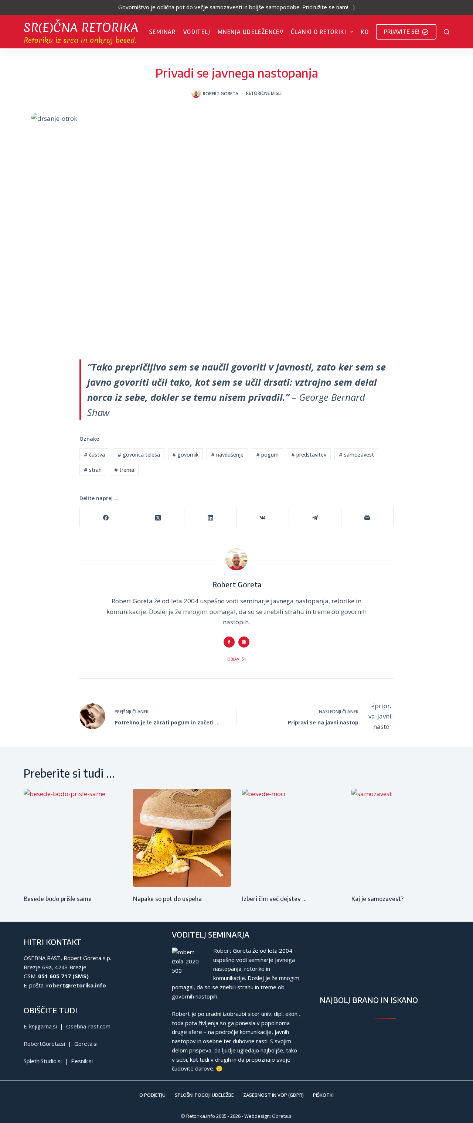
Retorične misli (264, 93)
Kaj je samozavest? (377, 898)
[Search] (446, 32)
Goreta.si (86, 1043)
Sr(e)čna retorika (81, 27)
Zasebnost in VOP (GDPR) (273, 1095)
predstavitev (308, 454)
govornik (185, 454)
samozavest (356, 454)
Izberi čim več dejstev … (274, 898)
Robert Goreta (232, 950)
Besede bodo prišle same (58, 898)
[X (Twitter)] (158, 517)
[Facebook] (106, 517)
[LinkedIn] (210, 517)
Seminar (162, 31)
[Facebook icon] (229, 642)
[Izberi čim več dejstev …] (291, 838)
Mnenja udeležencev (250, 31)
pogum (267, 454)
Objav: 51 (236, 659)
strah (93, 469)
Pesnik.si (82, 1061)
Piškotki (323, 1095)
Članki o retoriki (318, 31)
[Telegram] (315, 517)
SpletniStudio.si (43, 1061)
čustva (94, 454)
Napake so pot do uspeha (167, 898)
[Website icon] (243, 642)
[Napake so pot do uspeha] (182, 838)
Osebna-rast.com (88, 1026)
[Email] (367, 517)
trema (124, 469)
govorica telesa (139, 454)
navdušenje (227, 454)
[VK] (263, 517)
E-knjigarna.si (40, 1026)
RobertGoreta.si (44, 1043)
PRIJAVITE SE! (401, 31)
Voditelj (196, 31)
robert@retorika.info (76, 985)
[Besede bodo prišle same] (73, 838)
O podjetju (152, 1095)
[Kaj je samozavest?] (400, 838)
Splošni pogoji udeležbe (204, 1095)
